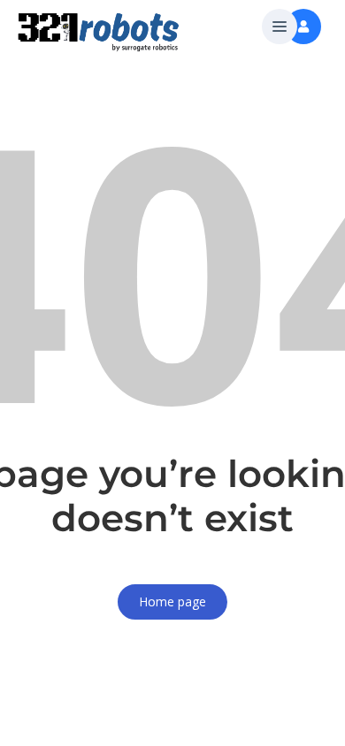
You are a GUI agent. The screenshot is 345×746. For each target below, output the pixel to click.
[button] (279, 27)
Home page (172, 601)
